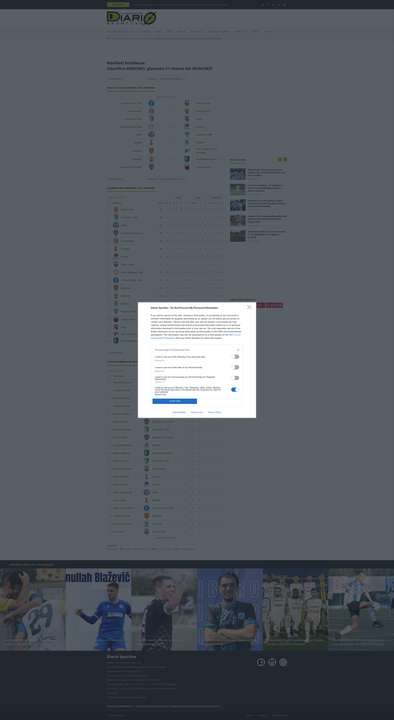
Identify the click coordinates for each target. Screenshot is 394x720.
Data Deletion (179, 412)
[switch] (235, 357)
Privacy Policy (214, 412)
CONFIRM (175, 401)
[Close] (250, 308)
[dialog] (197, 360)
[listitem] (197, 350)
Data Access (197, 412)
